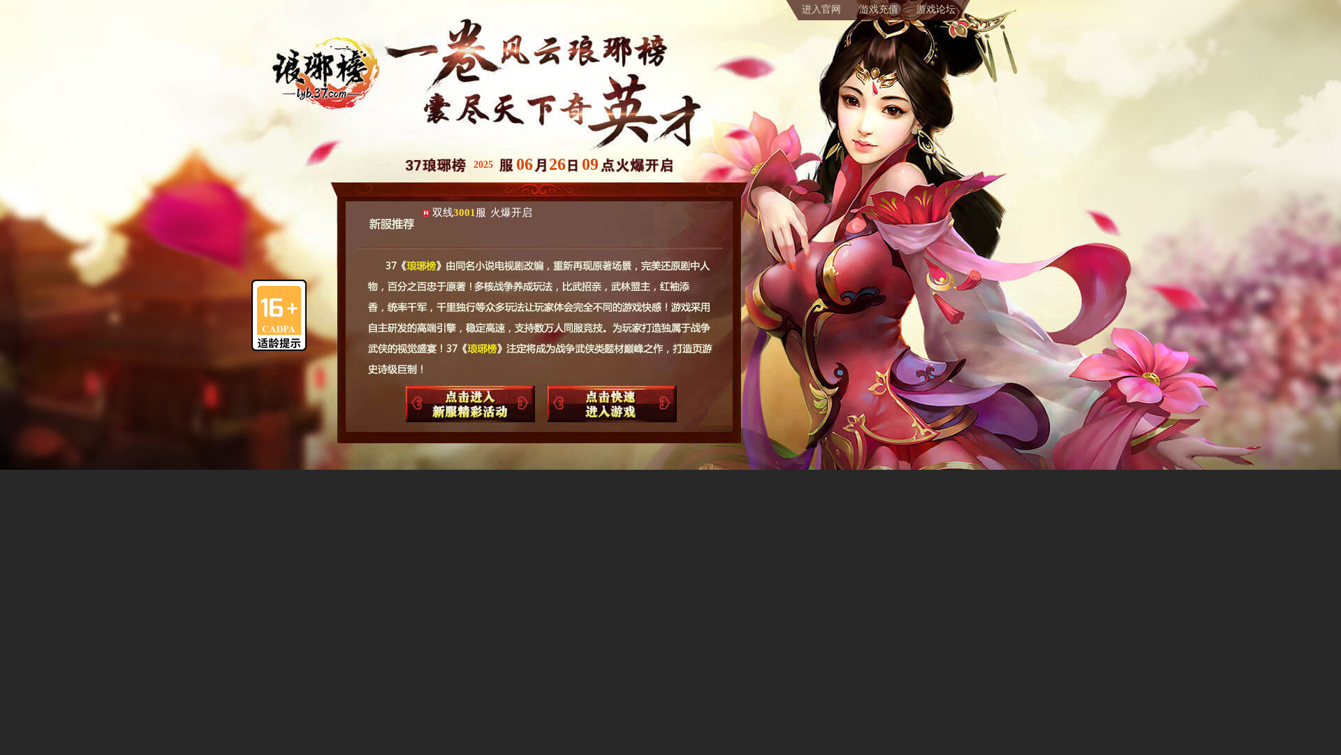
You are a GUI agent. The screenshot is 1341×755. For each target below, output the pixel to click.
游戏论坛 (935, 9)
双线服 (482, 212)
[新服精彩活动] (470, 404)
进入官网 (821, 9)
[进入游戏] (611, 404)
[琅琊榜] (325, 51)
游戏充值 (878, 9)
